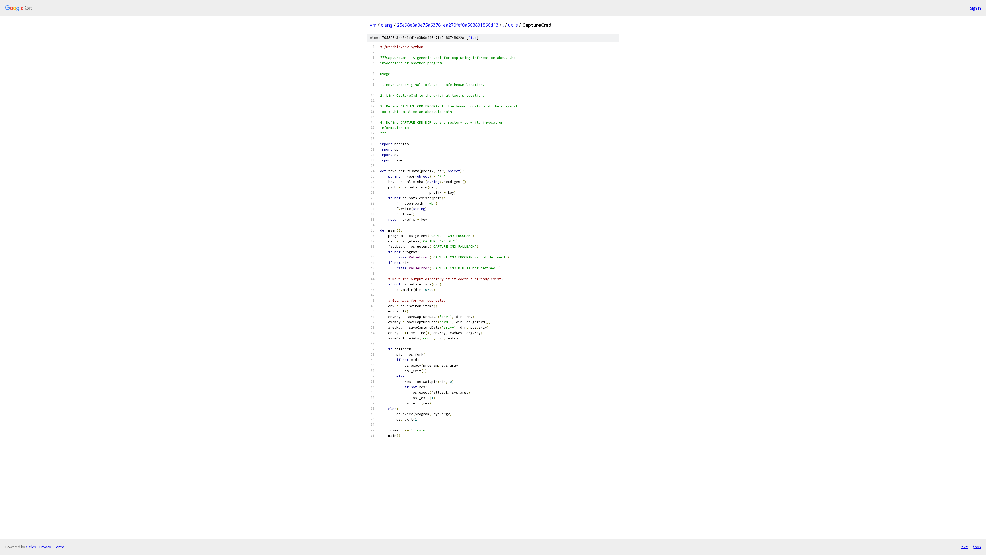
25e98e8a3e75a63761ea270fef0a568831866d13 (447, 25)
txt (964, 546)
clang (387, 25)
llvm (371, 25)
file (472, 37)
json (977, 546)
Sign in (975, 8)
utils (513, 25)
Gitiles (31, 546)
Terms (59, 546)
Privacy (45, 546)
